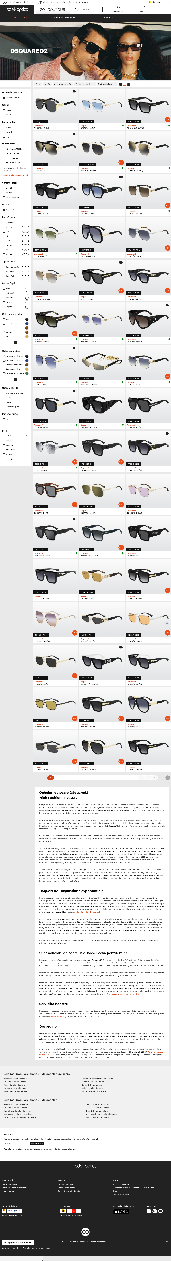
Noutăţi (9, 188)
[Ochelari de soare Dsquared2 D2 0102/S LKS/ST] (102, 105)
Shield (8, 241)
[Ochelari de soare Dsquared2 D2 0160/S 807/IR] (148, 404)
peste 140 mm (13, 163)
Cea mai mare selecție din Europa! (21, 2)
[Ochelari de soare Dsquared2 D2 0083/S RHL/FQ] (148, 147)
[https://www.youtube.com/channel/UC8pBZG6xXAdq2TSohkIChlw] (160, 1211)
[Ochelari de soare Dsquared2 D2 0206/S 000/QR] (55, 618)
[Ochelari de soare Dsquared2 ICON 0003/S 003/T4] (55, 532)
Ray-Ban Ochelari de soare (15, 1078)
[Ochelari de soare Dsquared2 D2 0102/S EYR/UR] (148, 490)
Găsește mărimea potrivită (15, 175)
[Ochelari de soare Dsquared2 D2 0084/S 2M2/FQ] (55, 147)
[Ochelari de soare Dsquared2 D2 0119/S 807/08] (102, 233)
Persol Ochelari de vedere (97, 1104)
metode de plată (56, 1016)
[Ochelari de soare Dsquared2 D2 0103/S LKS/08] (55, 361)
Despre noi (7, 1180)
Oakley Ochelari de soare (14, 1082)
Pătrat (8, 236)
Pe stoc (9, 193)
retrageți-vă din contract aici (18, 1242)
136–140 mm (13, 158)
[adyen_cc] (4, 1211)
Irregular (9, 227)
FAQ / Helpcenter (121, 1184)
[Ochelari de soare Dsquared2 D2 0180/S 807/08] (148, 276)
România (156, 2)
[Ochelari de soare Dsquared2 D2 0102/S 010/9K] (55, 233)
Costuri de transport (66, 1188)
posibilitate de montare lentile (15, 395)
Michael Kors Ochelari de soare (95, 1082)
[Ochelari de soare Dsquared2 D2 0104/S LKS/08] (102, 318)
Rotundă (9, 298)
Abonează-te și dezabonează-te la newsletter (133, 1188)
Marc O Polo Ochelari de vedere (17, 1114)
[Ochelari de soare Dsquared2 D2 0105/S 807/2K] (55, 404)
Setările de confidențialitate (14, 1188)
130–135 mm (13, 154)
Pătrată (9, 302)
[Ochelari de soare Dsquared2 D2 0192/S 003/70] (55, 703)
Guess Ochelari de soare (93, 1085)
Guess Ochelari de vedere (97, 1108)
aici (72, 1149)
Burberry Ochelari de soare (94, 1091)
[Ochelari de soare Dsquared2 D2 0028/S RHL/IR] (55, 105)
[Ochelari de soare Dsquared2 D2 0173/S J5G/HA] (148, 190)
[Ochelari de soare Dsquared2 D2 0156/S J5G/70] (102, 575)
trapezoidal (10, 307)
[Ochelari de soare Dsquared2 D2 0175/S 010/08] (148, 233)
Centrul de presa (9, 1184)
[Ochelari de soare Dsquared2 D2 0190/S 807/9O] (102, 746)
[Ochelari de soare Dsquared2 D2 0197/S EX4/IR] (55, 490)
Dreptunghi (10, 222)
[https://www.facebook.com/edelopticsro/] (149, 1211)
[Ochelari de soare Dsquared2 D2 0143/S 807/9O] (148, 661)
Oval (7, 232)
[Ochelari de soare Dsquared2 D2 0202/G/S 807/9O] (148, 105)
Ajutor (116, 1180)
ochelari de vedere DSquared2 (86, 912)
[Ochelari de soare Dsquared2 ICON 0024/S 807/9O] (102, 404)
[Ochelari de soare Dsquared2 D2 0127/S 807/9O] (55, 575)
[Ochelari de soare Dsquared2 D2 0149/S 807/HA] (148, 318)
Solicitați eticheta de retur (69, 1191)
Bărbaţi (8, 115)
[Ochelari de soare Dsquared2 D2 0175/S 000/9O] (102, 147)
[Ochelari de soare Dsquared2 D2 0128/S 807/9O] (148, 447)
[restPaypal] (17, 1211)
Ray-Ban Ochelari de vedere (15, 1104)
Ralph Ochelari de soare (92, 1088)
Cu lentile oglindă (13, 407)
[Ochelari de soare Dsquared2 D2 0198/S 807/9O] (102, 703)
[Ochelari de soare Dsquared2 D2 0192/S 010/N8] (148, 618)
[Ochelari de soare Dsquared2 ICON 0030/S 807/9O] (102, 447)
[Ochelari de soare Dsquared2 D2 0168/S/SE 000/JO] (102, 361)
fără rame (10, 271)
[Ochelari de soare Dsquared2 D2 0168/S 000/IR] (102, 618)
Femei (8, 110)
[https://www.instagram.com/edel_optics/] (154, 1211)
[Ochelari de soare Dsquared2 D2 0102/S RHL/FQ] (55, 276)
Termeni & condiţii (10, 1248)
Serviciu (61, 1180)
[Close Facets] (15, 84)
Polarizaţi (9, 402)
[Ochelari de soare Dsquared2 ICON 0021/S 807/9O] (102, 661)
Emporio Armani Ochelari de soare (97, 1078)
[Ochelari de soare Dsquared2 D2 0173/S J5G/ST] (148, 361)
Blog (115, 1191)
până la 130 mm (15, 149)
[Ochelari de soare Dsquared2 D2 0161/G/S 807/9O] (148, 746)
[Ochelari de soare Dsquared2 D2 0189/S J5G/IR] (55, 746)
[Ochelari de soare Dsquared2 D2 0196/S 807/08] (148, 703)
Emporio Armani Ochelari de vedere (19, 1117)
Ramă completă (12, 267)
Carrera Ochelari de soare (14, 1088)
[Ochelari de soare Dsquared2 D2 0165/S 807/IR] (148, 532)
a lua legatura (8, 1191)
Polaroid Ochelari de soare (15, 1091)
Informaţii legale (43, 1248)
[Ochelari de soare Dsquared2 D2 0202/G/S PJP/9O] (102, 532)
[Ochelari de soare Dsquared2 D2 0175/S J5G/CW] (102, 490)
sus (166, 1242)
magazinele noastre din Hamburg (125, 994)
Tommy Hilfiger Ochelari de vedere (101, 1114)
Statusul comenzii (121, 1194)
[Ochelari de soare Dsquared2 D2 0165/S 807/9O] (55, 190)
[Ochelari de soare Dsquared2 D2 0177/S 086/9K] (55, 318)
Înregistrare (118, 11)
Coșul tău (143, 11)
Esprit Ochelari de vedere (97, 1117)
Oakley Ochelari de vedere (15, 1108)
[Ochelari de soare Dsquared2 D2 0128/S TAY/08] (102, 190)
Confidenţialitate (27, 1248)
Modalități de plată (66, 1184)
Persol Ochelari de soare (14, 1085)
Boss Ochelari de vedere (97, 1111)
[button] (17, 9)
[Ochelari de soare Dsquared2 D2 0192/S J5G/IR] (55, 661)
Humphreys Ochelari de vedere (17, 1111)
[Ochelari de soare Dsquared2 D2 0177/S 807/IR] (102, 276)
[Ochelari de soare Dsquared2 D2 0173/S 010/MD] (55, 447)
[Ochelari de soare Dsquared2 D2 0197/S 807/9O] (148, 575)
